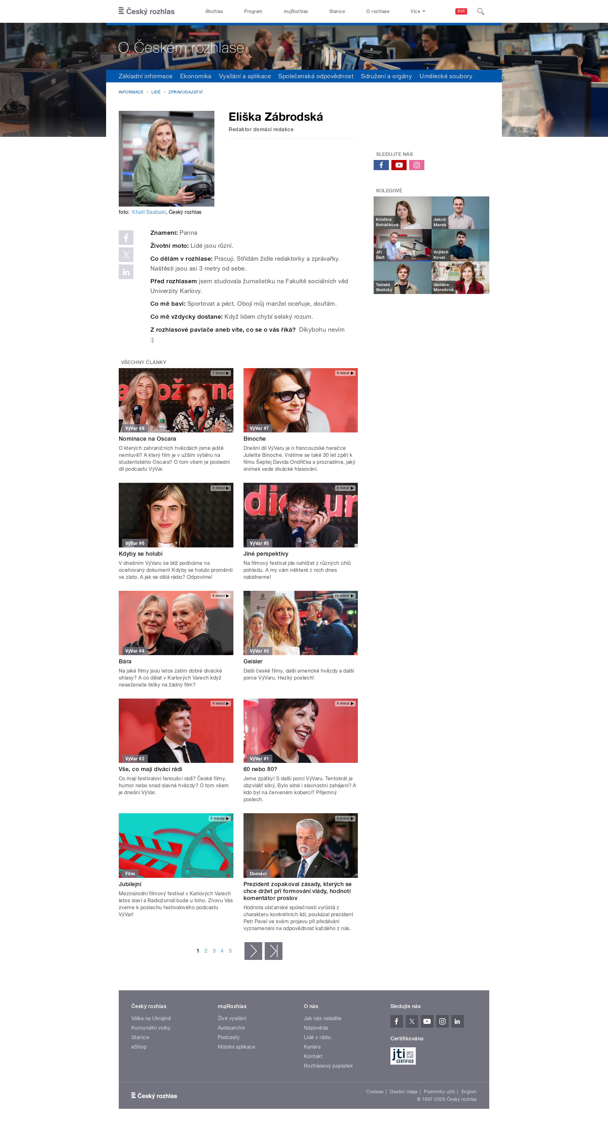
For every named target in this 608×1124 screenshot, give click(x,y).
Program (253, 11)
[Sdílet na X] (126, 254)
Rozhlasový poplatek (328, 1066)
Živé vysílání (232, 1018)
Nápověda (316, 1028)
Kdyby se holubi (140, 553)
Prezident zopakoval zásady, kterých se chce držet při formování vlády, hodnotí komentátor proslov (298, 891)
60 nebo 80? (260, 769)
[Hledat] (480, 11)
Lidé (156, 92)
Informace (131, 92)
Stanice (337, 11)
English (469, 1091)
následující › (253, 951)
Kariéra (312, 1047)
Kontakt (313, 1056)
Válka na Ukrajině (151, 1018)
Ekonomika (196, 76)
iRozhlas (214, 11)
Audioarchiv (231, 1028)
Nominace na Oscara (147, 438)
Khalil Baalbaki (149, 212)
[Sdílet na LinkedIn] (126, 272)
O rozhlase (378, 11)
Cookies (374, 1091)
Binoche (255, 438)
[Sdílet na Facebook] (126, 237)
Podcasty (229, 1037)
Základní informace (146, 76)
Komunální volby (150, 1028)
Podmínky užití (439, 1091)
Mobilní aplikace (237, 1047)
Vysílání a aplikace (245, 76)
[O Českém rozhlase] (304, 46)
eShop (139, 1047)
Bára (125, 661)
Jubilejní (130, 884)
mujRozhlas (296, 11)
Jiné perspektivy (266, 553)
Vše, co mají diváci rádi (150, 769)
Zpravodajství (185, 92)
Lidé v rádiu (317, 1037)
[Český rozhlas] (146, 11)
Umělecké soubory (446, 76)
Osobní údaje (404, 1091)
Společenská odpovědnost (315, 76)
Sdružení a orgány (386, 76)
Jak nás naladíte (323, 1018)
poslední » (273, 951)
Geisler (253, 661)
